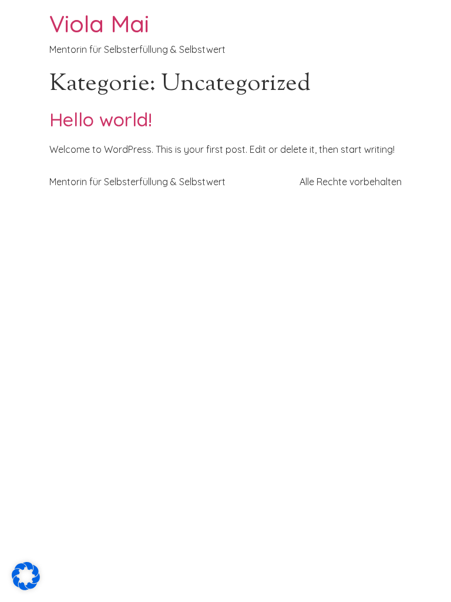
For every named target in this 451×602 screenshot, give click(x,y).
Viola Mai (99, 23)
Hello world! (100, 119)
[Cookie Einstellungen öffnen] (26, 587)
